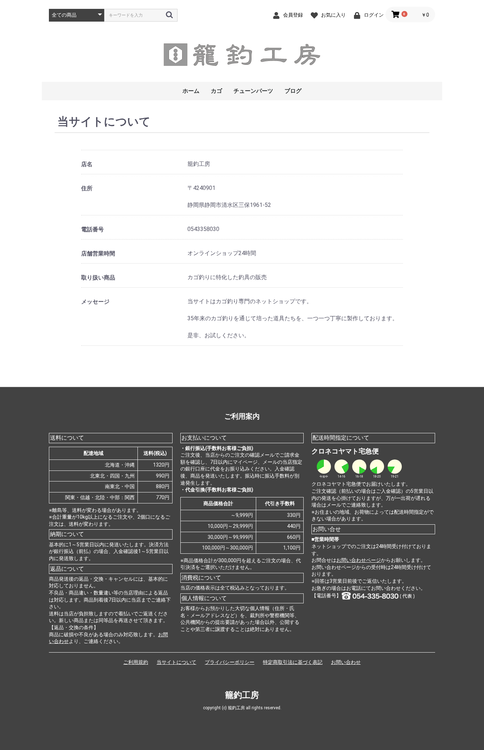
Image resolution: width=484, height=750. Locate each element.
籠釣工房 (242, 695)
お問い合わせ (346, 662)
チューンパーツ (253, 91)
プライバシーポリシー (229, 662)
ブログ (293, 91)
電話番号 (92, 229)
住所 (86, 188)
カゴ (216, 91)
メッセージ (95, 301)
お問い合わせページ (358, 560)
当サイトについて (176, 662)
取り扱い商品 (98, 277)
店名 (86, 164)
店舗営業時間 (98, 253)
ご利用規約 (135, 662)
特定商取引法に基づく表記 (292, 662)
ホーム (190, 91)
